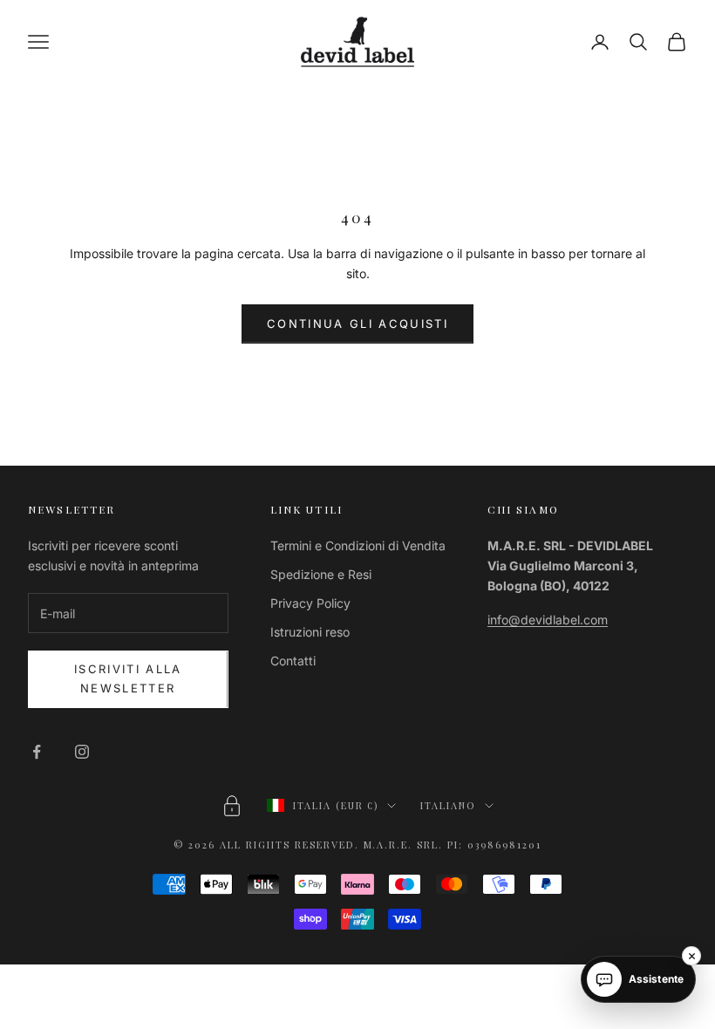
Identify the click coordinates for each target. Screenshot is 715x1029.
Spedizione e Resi (320, 574)
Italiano (448, 805)
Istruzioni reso (310, 631)
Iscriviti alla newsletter (128, 678)
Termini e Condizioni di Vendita (358, 545)
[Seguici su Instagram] (82, 751)
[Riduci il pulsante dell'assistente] (691, 955)
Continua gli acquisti (357, 324)
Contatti (293, 660)
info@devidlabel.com (547, 619)
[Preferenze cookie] (231, 805)
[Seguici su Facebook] (36, 751)
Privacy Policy (310, 603)
